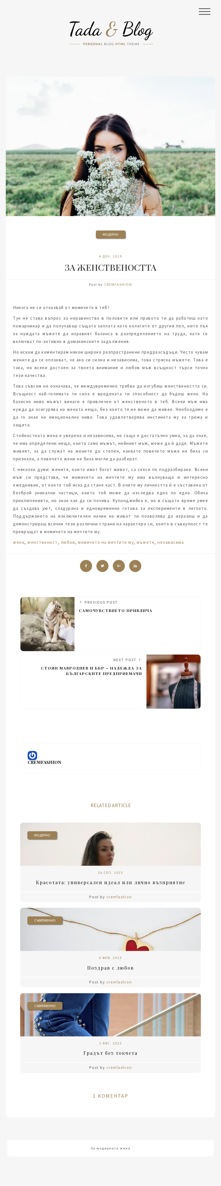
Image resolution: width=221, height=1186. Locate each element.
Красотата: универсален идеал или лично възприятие (110, 882)
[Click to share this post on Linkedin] (135, 566)
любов (68, 542)
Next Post (91, 666)
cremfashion (118, 284)
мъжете (146, 542)
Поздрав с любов (110, 968)
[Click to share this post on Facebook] (86, 566)
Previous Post (116, 606)
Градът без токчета (110, 1053)
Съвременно (45, 920)
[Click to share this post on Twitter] (102, 566)
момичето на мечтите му (106, 542)
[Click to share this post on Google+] (119, 566)
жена (18, 542)
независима (170, 542)
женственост (42, 542)
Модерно (111, 234)
